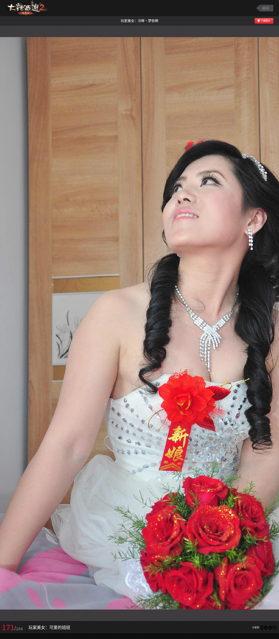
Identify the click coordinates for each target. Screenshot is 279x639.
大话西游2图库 (27, 8)
